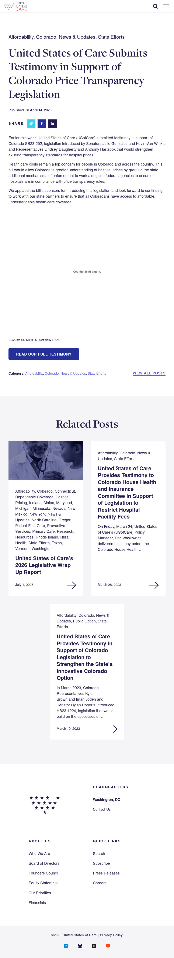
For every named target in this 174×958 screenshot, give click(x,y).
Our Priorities (40, 892)
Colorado (52, 373)
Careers (100, 882)
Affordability (34, 373)
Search (99, 853)
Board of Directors (44, 863)
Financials (37, 902)
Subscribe (101, 863)
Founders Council (44, 873)
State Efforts (97, 373)
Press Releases (106, 873)
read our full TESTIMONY (44, 354)
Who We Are (39, 853)
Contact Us (102, 809)
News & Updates (73, 373)
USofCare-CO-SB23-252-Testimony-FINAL (34, 340)
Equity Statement (43, 882)
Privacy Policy (111, 934)
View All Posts (149, 373)
